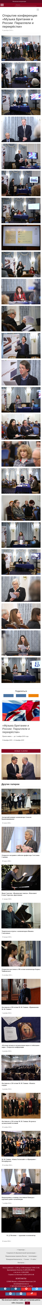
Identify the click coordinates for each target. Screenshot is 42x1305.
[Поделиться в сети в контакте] (8, 695)
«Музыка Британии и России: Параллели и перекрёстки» (16, 728)
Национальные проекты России (16, 1256)
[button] (4, 767)
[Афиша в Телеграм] (31, 1294)
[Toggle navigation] (37, 9)
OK (27, 1302)
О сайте (33, 1259)
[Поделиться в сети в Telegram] (21, 695)
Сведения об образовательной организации (20, 1253)
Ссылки (26, 1259)
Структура (21, 1250)
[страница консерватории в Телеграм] (5, 1289)
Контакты (21, 1262)
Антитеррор (32, 1256)
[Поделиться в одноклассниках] (33, 695)
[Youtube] (26, 1289)
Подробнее (20, 1303)
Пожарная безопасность (14, 1259)
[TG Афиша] (16, 1289)
